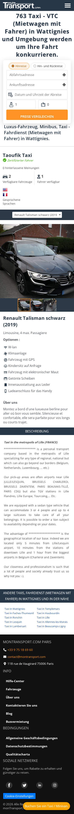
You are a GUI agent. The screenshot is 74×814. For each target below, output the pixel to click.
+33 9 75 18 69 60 (20, 650)
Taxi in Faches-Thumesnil (19, 613)
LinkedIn (39, 785)
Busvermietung (17, 722)
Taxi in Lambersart (15, 626)
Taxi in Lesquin (13, 622)
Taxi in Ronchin (13, 617)
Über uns (12, 697)
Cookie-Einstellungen (19, 796)
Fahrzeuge (13, 689)
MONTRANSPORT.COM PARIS (27, 641)
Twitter (24, 785)
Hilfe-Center (15, 681)
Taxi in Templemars (48, 609)
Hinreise (20, 66)
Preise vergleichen (37, 116)
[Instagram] (55, 785)
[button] (70, 227)
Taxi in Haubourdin (48, 613)
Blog (9, 713)
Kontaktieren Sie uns (21, 705)
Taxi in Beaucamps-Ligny (51, 626)
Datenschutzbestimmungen (26, 746)
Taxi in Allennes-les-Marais (52, 622)
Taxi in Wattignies (15, 609)
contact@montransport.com (26, 657)
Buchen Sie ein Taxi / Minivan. (46, 806)
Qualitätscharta (18, 754)
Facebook (9, 785)
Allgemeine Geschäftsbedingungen (32, 738)
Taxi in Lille (43, 617)
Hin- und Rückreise (50, 66)
